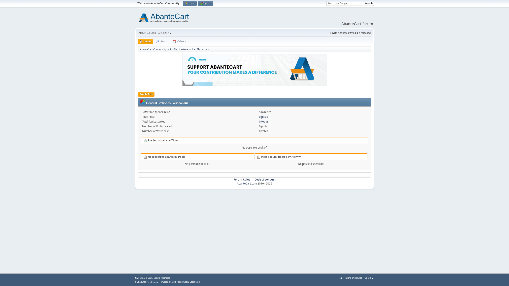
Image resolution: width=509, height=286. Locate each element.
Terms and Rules (353, 277)
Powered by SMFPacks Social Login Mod (180, 282)
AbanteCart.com (247, 183)
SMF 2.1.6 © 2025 (144, 278)
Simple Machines (162, 278)
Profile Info (146, 94)
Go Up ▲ (369, 277)
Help (340, 277)
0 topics (263, 121)
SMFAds (139, 282)
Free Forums (152, 282)
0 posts (263, 117)
